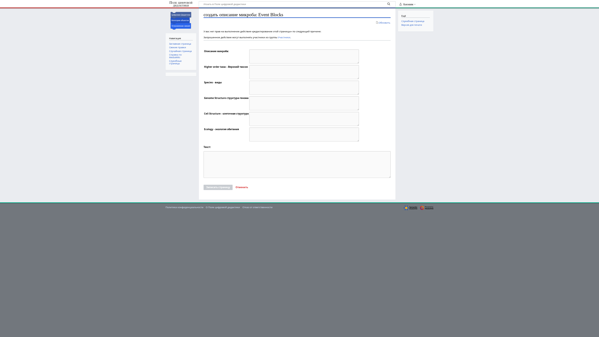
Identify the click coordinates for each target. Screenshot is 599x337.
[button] (241, 187)
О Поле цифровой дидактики (223, 207)
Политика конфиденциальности (184, 207)
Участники (284, 37)
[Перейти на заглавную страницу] (181, 20)
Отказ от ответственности (257, 207)
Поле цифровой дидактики (180, 4)
